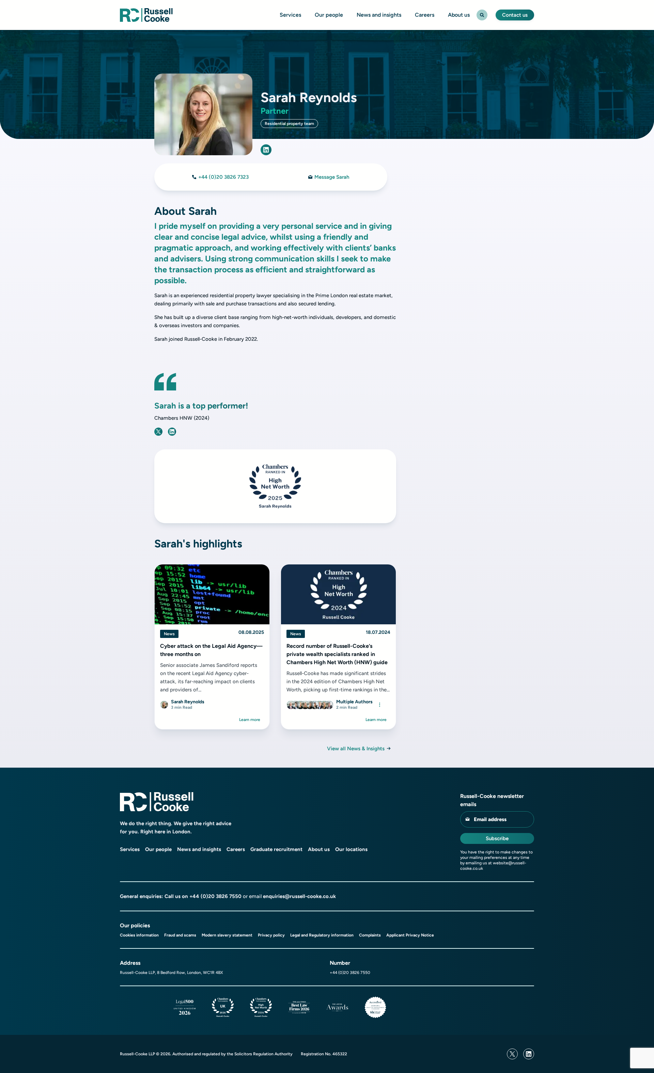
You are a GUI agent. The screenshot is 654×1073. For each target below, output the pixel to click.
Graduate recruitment (276, 849)
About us (459, 15)
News (169, 633)
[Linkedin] (528, 1053)
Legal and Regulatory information (322, 935)
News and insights (379, 15)
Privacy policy (271, 935)
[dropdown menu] (379, 705)
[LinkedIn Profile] (266, 149)
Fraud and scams (180, 935)
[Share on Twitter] (158, 432)
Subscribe (497, 838)
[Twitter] (512, 1053)
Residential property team (289, 123)
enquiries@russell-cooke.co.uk (299, 896)
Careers (424, 15)
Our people (329, 15)
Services (290, 15)
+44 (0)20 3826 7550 (215, 896)
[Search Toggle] (482, 15)
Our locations (351, 849)
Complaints (370, 935)
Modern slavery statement (227, 935)
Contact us (515, 15)
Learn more (249, 719)
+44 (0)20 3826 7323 (223, 177)
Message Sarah (331, 177)
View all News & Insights (356, 749)
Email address (490, 819)
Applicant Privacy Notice (410, 935)
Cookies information (139, 935)
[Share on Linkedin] (172, 432)
